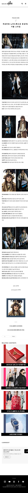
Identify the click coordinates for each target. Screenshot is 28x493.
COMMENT (6, 442)
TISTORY (14, 478)
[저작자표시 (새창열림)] (17, 336)
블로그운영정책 (18, 485)
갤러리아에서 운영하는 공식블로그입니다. (12, 453)
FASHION (16, 18)
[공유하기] (6, 336)
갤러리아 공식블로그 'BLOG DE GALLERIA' (11, 451)
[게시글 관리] (8, 336)
